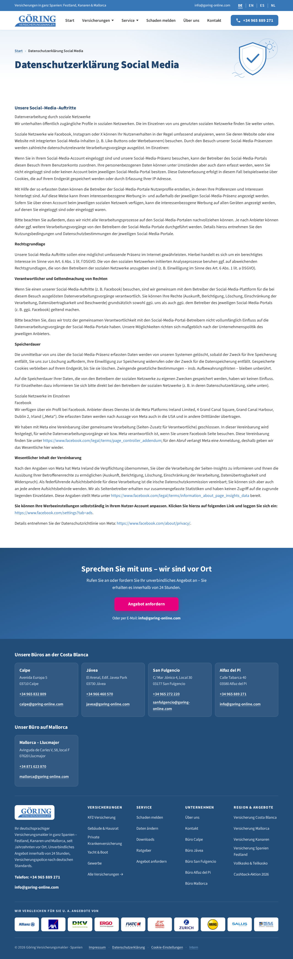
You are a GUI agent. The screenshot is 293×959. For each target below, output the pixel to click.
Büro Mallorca (196, 883)
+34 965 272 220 (166, 694)
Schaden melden (161, 20)
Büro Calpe (194, 839)
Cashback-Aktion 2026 (251, 874)
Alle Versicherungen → (105, 874)
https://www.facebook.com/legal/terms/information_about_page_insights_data (180, 496)
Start (69, 20)
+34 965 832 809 (32, 694)
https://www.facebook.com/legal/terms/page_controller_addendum (102, 440)
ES (262, 5)
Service (128, 20)
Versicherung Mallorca (251, 828)
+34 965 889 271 (233, 694)
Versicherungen (96, 20)
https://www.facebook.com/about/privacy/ (153, 523)
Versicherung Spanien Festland (251, 851)
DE (240, 5)
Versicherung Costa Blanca (255, 817)
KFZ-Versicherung (102, 817)
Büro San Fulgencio (200, 861)
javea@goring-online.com (108, 704)
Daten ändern (147, 828)
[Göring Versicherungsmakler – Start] (35, 20)
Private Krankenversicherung (105, 840)
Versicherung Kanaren (251, 839)
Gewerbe (95, 863)
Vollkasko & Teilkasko (251, 863)
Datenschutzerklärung (128, 947)
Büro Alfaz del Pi (198, 872)
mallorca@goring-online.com (44, 776)
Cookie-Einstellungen (167, 947)
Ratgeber (143, 850)
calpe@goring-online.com (41, 704)
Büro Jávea (194, 850)
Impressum (97, 947)
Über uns (191, 20)
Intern (193, 947)
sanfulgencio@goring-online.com (171, 706)
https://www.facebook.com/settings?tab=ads (53, 513)
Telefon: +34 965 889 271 (37, 877)
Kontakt (214, 20)
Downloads (145, 839)
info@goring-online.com (212, 5)
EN (251, 5)
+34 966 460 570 (99, 694)
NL (273, 5)
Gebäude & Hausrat (103, 828)
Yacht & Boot (98, 852)
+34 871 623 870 (32, 766)
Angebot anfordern (146, 604)
